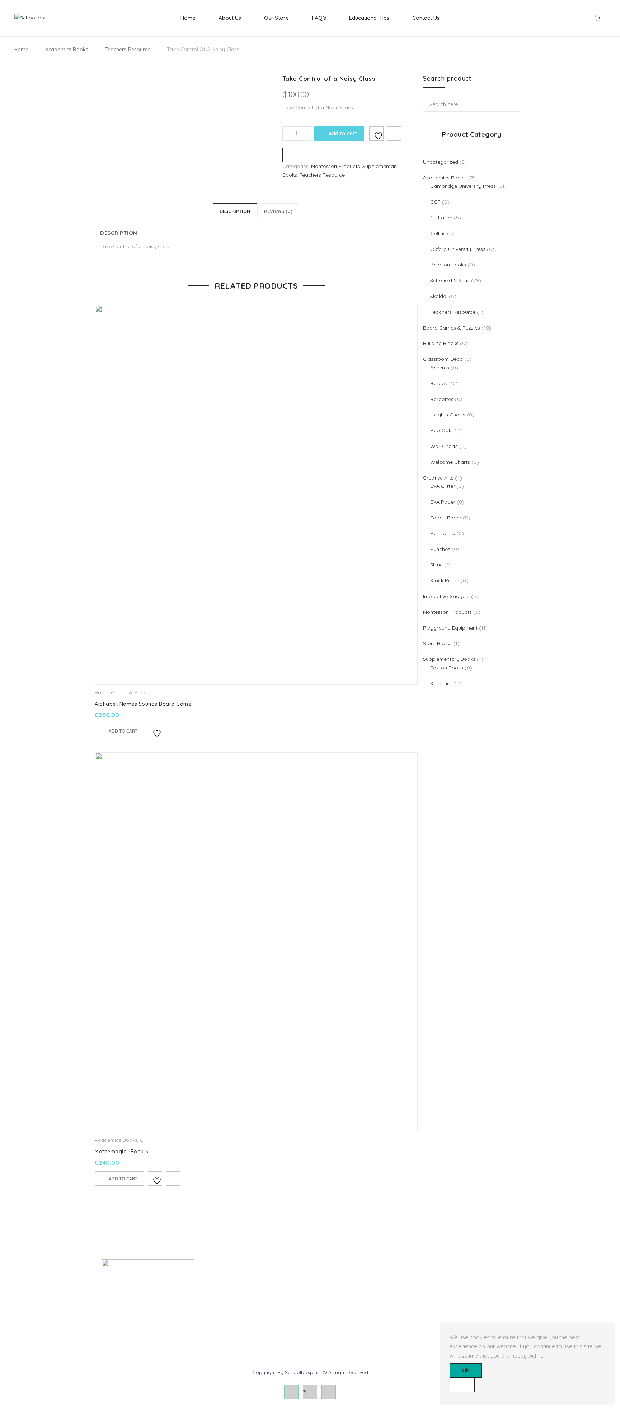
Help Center (436, 1278)
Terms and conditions (340, 1291)
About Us (230, 17)
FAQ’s (319, 17)
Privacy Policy (331, 1303)
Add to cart (343, 133)
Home (188, 17)
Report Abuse (438, 1303)
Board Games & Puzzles (123, 692)
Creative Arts (223, 1291)
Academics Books (66, 49)
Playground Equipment (235, 1315)
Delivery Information (338, 1278)
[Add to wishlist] (376, 133)
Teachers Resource (127, 49)
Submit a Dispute (442, 1315)
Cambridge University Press (241, 1327)
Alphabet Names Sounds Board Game (143, 704)
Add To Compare (394, 133)
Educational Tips (369, 17)
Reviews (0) (278, 211)
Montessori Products (335, 166)
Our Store (276, 17)
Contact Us (426, 17)
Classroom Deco (228, 1303)
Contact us (435, 1291)
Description (235, 211)
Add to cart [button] (123, 731)
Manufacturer (331, 1315)
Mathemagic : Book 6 (121, 1151)
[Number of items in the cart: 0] (597, 18)
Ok (465, 1370)
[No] (462, 1385)
